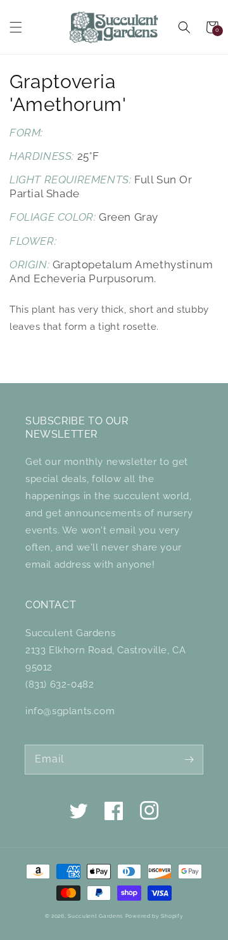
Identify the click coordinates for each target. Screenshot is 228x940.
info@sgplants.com (70, 711)
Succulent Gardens (95, 916)
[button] (16, 27)
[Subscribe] (189, 759)
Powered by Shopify (154, 916)
